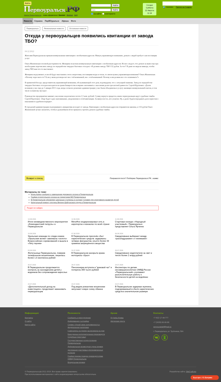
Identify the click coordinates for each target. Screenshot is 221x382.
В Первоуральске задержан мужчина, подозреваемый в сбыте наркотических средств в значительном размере (134, 289)
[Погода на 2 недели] (184, 7)
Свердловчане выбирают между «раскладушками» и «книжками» (131, 237)
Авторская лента (117, 321)
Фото (73, 21)
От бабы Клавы (117, 318)
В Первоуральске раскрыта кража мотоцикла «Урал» (88, 254)
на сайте (97, 14)
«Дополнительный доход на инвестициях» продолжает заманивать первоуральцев (47, 289)
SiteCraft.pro (191, 372)
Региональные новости (54, 29)
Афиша (65, 21)
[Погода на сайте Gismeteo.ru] (177, 4)
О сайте (28, 321)
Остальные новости (77, 29)
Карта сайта (30, 325)
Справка (38, 21)
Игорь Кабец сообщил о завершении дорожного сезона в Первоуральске (62, 194)
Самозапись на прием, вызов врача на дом (86, 331)
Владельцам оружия (76, 362)
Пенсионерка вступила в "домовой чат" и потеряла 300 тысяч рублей (91, 268)
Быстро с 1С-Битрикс (202, 377)
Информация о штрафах (78, 321)
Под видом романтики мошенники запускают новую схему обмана (88, 287)
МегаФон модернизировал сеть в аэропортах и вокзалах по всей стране (90, 222)
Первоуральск (32, 29)
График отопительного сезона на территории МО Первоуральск (58, 197)
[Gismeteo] (168, 7)
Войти (27, 3)
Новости (28, 21)
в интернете (110, 14)
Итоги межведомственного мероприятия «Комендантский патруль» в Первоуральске (48, 224)
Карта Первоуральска (32, 15)
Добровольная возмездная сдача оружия (85, 347)
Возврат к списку (34, 178)
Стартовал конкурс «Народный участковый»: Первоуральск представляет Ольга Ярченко (130, 224)
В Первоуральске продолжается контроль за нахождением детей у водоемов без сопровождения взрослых (47, 269)
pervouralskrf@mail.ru (162, 327)
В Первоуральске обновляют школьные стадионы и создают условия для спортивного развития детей (75, 200)
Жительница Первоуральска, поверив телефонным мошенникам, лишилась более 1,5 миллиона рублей (46, 255)
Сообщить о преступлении (79, 318)
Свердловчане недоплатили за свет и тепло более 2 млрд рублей (133, 254)
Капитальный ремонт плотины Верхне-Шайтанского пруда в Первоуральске (63, 203)
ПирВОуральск (52, 21)
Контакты (29, 318)
